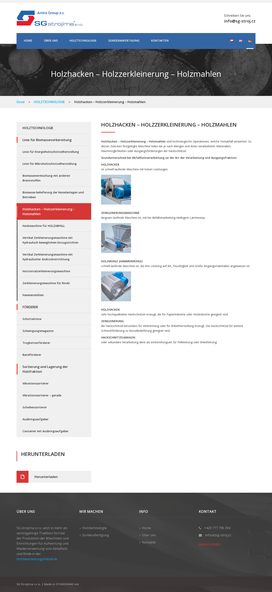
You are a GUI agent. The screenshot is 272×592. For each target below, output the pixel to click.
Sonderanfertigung (123, 40)
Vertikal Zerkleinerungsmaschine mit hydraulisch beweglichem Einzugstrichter (50, 240)
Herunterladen (46, 477)
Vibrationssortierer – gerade (42, 395)
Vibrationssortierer (36, 383)
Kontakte (149, 542)
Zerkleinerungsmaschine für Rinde (46, 283)
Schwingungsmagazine (38, 331)
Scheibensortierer (35, 407)
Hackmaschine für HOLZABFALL (44, 226)
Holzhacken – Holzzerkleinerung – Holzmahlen (49, 211)
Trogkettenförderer (36, 343)
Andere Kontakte (209, 544)
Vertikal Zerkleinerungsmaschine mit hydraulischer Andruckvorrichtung (48, 257)
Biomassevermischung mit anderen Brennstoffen (46, 178)
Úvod (20, 102)
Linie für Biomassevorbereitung (47, 140)
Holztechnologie (94, 528)
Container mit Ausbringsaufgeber (45, 431)
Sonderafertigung (95, 535)
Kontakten (160, 40)
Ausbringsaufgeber (36, 419)
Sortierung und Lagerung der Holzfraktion (45, 369)
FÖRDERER (30, 307)
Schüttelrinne (32, 319)
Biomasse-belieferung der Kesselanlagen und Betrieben (53, 194)
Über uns (51, 40)
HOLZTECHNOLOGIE (83, 40)
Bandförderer (32, 355)
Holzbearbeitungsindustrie (37, 559)
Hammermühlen (33, 295)
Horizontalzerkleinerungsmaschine (46, 271)
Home (28, 40)
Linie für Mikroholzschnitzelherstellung (50, 164)
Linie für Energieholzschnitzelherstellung (51, 152)
